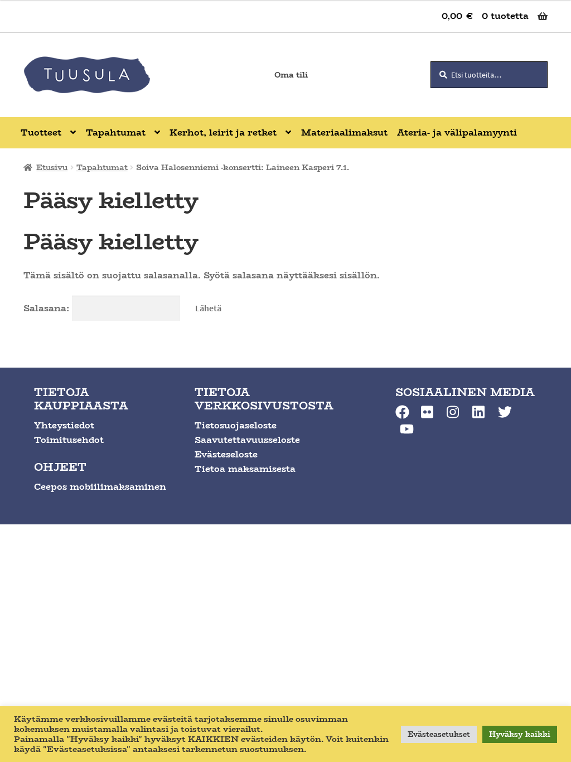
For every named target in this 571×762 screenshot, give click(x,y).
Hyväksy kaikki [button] (519, 734)
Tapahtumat (116, 132)
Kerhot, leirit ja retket (223, 132)
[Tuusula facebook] (402, 412)
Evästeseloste (226, 454)
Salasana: (47, 308)
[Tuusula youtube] (407, 429)
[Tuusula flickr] (428, 412)
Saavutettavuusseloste (247, 440)
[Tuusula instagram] (454, 412)
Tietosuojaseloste (236, 425)
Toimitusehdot (69, 440)
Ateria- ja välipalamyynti (457, 132)
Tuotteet (41, 132)
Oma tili (291, 75)
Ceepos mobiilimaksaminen (100, 487)
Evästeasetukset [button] (439, 734)
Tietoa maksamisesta (245, 469)
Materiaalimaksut (344, 132)
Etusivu (51, 167)
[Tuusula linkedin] (479, 412)
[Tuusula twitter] (505, 412)
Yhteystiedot (64, 425)
